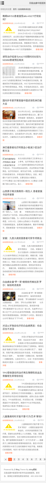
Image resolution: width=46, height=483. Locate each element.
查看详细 (39, 49)
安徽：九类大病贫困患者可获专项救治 (22, 238)
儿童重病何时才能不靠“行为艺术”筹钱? (22, 416)
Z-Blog (16, 469)
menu (2, 3)
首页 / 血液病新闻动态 (22, 9)
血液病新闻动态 (8, 23)
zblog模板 (33, 469)
